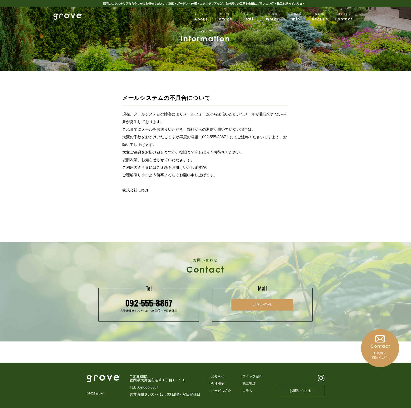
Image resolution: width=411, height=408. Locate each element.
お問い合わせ (300, 391)
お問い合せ (262, 304)
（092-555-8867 (212, 137)
